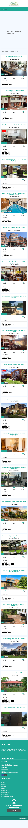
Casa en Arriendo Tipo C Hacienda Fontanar (14, 364)
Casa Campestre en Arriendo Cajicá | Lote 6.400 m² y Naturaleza (14, 502)
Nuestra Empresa (6, 792)
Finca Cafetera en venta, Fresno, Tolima (14, 672)
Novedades (4, 790)
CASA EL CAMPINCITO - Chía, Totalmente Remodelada (14, 91)
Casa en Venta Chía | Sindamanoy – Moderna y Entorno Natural (14, 605)
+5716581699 (4, 769)
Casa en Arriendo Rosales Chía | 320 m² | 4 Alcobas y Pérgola (14, 331)
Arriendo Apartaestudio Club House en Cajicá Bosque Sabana (14, 434)
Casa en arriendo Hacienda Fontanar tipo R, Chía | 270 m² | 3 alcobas (14, 262)
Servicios (4, 788)
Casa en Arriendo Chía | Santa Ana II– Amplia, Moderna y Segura (14, 639)
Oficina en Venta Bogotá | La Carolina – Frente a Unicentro (14, 228)
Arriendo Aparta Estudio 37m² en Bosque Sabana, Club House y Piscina (14, 194)
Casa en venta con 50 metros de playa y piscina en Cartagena (14, 297)
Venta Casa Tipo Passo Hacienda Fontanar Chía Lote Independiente (14, 571)
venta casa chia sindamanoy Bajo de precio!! (14, 707)
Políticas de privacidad (7, 796)
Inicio (3, 782)
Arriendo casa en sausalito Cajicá (14, 56)
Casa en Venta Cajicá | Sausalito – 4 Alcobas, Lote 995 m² (14, 536)
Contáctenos (5, 794)
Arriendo (4, 786)
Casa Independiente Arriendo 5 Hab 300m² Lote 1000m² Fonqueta (14, 399)
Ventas (4, 784)
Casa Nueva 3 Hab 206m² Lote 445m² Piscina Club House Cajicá (14, 160)
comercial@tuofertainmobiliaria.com (9, 772)
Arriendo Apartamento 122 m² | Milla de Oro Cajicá (14, 124)
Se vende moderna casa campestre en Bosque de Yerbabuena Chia (14, 468)
